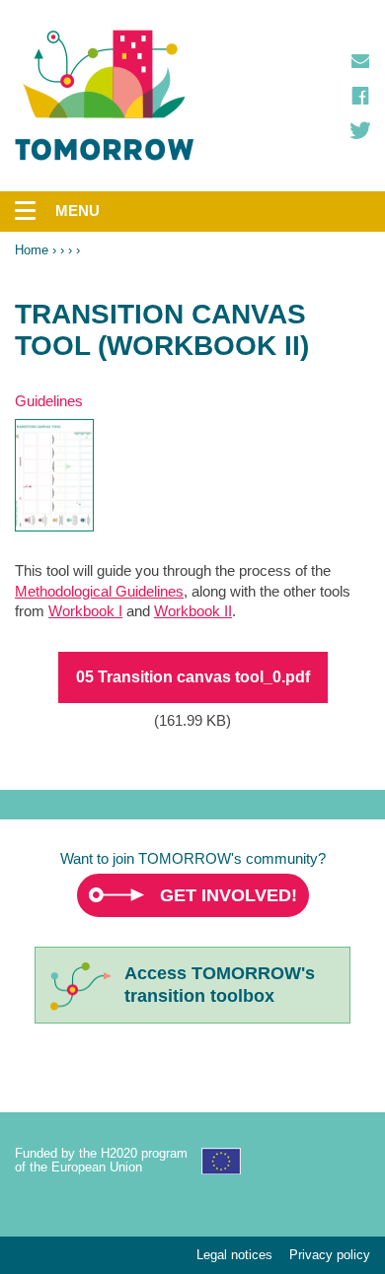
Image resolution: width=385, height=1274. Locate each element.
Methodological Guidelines (99, 591)
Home (31, 250)
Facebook (360, 96)
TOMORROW (104, 96)
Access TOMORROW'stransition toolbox (219, 984)
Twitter (360, 130)
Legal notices (234, 1254)
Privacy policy (329, 1254)
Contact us (360, 61)
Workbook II (193, 610)
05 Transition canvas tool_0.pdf (193, 677)
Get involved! (228, 895)
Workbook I (85, 610)
